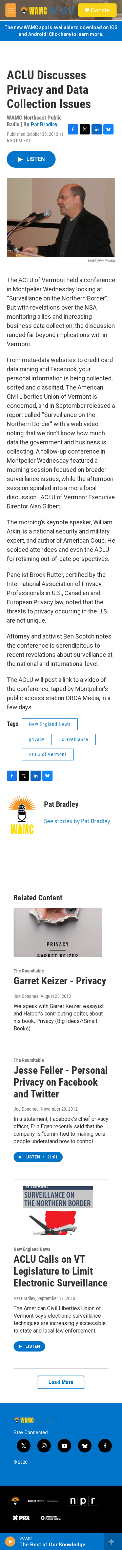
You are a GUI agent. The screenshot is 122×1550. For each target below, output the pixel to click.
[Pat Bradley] (22, 814)
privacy (36, 739)
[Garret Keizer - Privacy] (58, 932)
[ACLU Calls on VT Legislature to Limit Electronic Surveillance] (58, 1210)
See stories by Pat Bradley (77, 821)
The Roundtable (29, 970)
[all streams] (113, 1541)
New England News (49, 724)
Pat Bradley (44, 124)
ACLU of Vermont (47, 754)
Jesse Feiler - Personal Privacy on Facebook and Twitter (61, 1082)
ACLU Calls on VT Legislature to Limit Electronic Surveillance (60, 1271)
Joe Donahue (26, 996)
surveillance (75, 739)
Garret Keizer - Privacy (60, 981)
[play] (10, 1541)
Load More (61, 1382)
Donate (100, 10)
